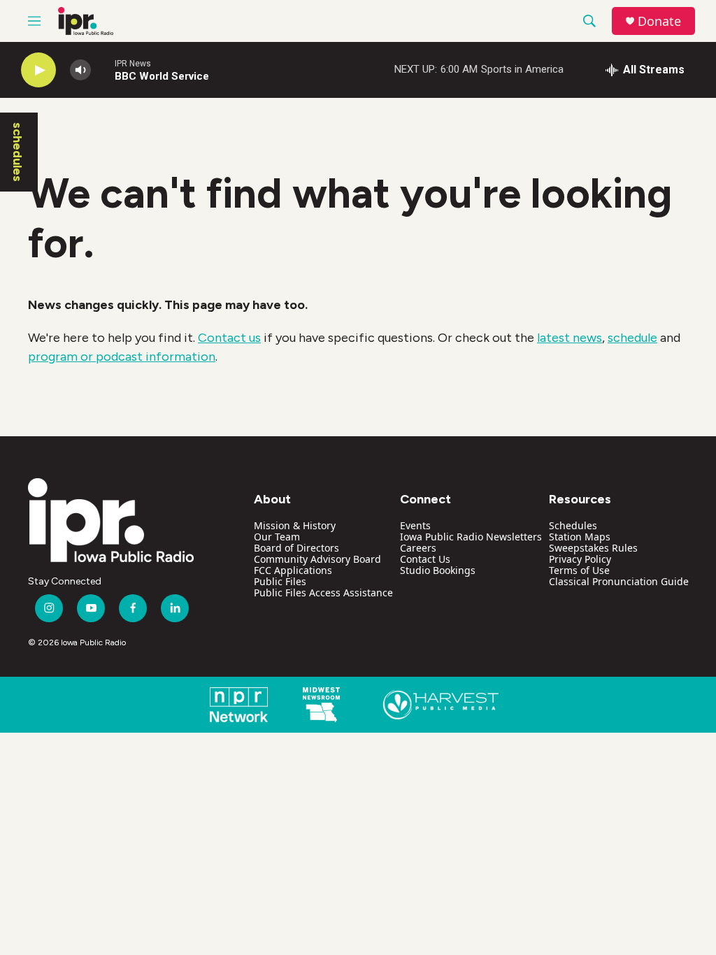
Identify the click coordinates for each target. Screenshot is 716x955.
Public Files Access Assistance (323, 592)
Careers (418, 547)
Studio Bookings (437, 570)
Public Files (280, 581)
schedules (17, 152)
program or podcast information (121, 356)
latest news (569, 337)
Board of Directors (296, 547)
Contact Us (425, 559)
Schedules (573, 525)
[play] (38, 70)
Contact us (229, 337)
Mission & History (295, 525)
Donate (659, 21)
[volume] (80, 70)
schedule (632, 337)
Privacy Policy (580, 559)
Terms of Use (579, 570)
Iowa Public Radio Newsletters (471, 536)
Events (415, 525)
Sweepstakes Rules (593, 547)
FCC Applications (293, 570)
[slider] (103, 69)
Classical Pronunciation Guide (619, 581)
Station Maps (579, 536)
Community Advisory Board (317, 559)
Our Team (277, 536)
